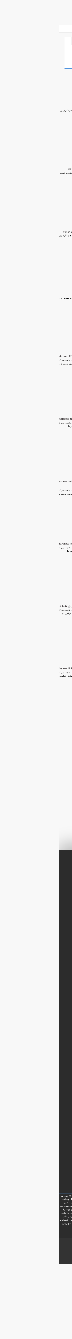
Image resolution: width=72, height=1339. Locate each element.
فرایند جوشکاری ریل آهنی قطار (45, 106)
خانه (59, 39)
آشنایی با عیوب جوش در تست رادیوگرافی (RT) (36, 169)
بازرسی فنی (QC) (28, 55)
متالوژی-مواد (54, 63)
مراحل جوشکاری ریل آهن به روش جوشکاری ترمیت (33, 231)
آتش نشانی (55, 55)
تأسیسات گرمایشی (54, 1072)
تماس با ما (55, 1230)
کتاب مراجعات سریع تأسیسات (48, 1066)
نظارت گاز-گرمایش (51, 47)
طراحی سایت (61, 1247)
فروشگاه (41, 39)
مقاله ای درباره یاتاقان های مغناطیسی (45, 1048)
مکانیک (21, 39)
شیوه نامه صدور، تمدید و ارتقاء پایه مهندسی (42, 1054)
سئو (51, 1247)
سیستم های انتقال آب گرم (50, 1084)
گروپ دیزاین (54, 1251)
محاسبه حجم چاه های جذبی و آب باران (45, 1035)
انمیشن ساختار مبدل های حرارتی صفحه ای (43, 1041)
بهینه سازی (42, 1247)
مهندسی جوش (22, 47)
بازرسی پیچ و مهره (54, 1078)
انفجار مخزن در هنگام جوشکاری (44, 293)
